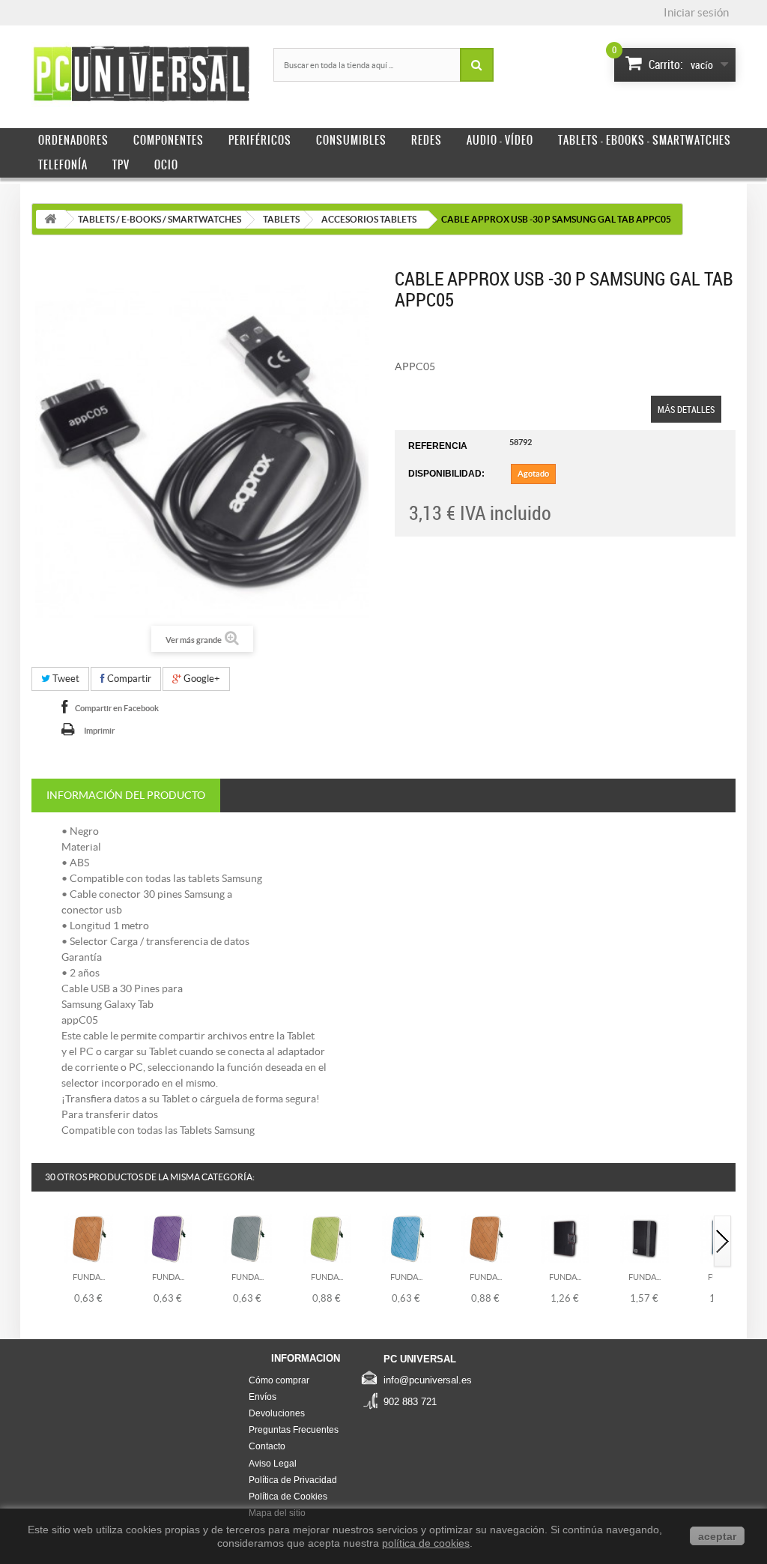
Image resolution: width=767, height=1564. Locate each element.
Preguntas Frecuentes (294, 1430)
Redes (426, 140)
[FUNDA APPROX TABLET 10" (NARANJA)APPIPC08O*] (486, 1237)
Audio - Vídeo (500, 140)
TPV (121, 165)
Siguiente (723, 1242)
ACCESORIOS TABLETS (368, 219)
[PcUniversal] (141, 74)
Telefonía (63, 165)
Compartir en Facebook (117, 708)
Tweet (64, 678)
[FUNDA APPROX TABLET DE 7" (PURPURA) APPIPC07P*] (168, 1237)
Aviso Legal (273, 1463)
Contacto (267, 1446)
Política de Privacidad (293, 1480)
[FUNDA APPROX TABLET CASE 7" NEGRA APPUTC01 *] (565, 1237)
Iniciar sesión (696, 12)
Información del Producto (125, 795)
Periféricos (259, 140)
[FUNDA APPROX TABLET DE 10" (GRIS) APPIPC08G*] (247, 1237)
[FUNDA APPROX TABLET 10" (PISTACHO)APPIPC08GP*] (327, 1237)
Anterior (41, 1242)
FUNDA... (89, 1276)
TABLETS (281, 219)
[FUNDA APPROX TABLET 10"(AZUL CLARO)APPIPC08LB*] (406, 1237)
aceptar (717, 1536)
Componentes (168, 140)
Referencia (437, 446)
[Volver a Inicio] (50, 219)
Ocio (166, 165)
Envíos (262, 1397)
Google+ (200, 678)
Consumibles (351, 140)
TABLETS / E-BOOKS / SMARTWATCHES (159, 219)
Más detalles (686, 409)
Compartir (128, 678)
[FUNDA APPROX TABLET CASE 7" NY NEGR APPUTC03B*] (644, 1237)
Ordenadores (73, 140)
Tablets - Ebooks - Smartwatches (644, 140)
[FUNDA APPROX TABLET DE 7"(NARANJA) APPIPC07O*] (89, 1237)
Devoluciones (277, 1413)
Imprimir (99, 730)
